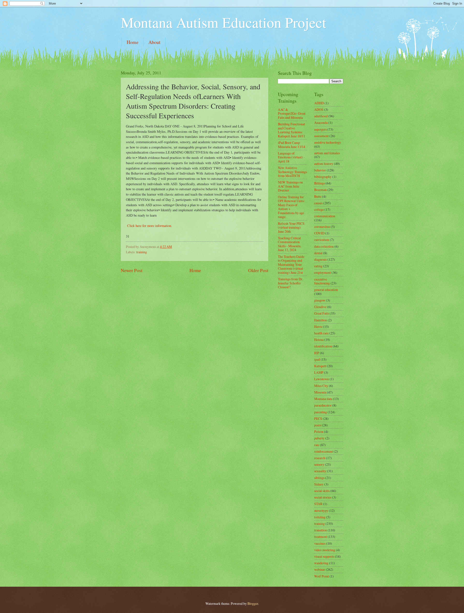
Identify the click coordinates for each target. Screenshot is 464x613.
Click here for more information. (149, 225)
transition (320, 530)
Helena (319, 339)
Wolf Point (321, 576)
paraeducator (323, 405)
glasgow (319, 300)
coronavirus (322, 226)
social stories (322, 497)
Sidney (319, 484)
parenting (320, 412)
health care (321, 333)
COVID (319, 233)
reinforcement (323, 451)
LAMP (318, 372)
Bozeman (320, 189)
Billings (319, 183)
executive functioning (322, 281)
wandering (321, 563)
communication (324, 216)
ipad (317, 359)
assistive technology (327, 142)
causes (318, 203)
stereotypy (321, 510)
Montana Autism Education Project (223, 22)
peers (317, 425)
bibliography (323, 176)
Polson (318, 431)
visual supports (324, 556)
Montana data (323, 398)
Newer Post (131, 270)
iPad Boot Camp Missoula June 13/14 (291, 144)
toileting (320, 517)
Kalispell (320, 366)
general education (326, 289)
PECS (318, 418)
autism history (323, 163)
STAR (318, 503)
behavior (320, 170)
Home (132, 42)
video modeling (324, 550)
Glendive (320, 306)
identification (323, 346)
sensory (319, 464)
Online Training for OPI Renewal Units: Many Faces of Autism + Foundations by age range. (291, 207)
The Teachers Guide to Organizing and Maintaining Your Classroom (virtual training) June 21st (291, 264)
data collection (324, 246)
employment (322, 272)
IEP (316, 353)
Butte (317, 196)
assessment (321, 136)
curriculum (321, 239)
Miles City (321, 385)
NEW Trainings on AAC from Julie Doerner (290, 186)
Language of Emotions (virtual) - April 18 (291, 157)
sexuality (320, 471)
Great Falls (321, 313)
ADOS (318, 109)
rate (316, 445)
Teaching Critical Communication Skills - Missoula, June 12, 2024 (289, 244)
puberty (319, 438)
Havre (318, 326)
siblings (319, 477)
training (141, 252)
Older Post (258, 270)
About (154, 42)
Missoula (320, 392)
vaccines (320, 543)
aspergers (320, 129)
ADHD (319, 103)
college (319, 209)
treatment (320, 536)
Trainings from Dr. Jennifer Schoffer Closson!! (290, 283)
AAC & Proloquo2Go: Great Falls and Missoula (291, 113)
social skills (322, 490)
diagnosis (320, 259)
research (319, 458)
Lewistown (321, 379)
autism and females (327, 153)
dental (318, 253)
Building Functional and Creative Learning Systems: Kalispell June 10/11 (291, 130)
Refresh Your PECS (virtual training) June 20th (291, 227)
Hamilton (320, 320)
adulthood (321, 116)
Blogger (252, 603)
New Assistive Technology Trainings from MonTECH (292, 171)
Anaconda (321, 122)
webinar (319, 569)
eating (318, 266)
